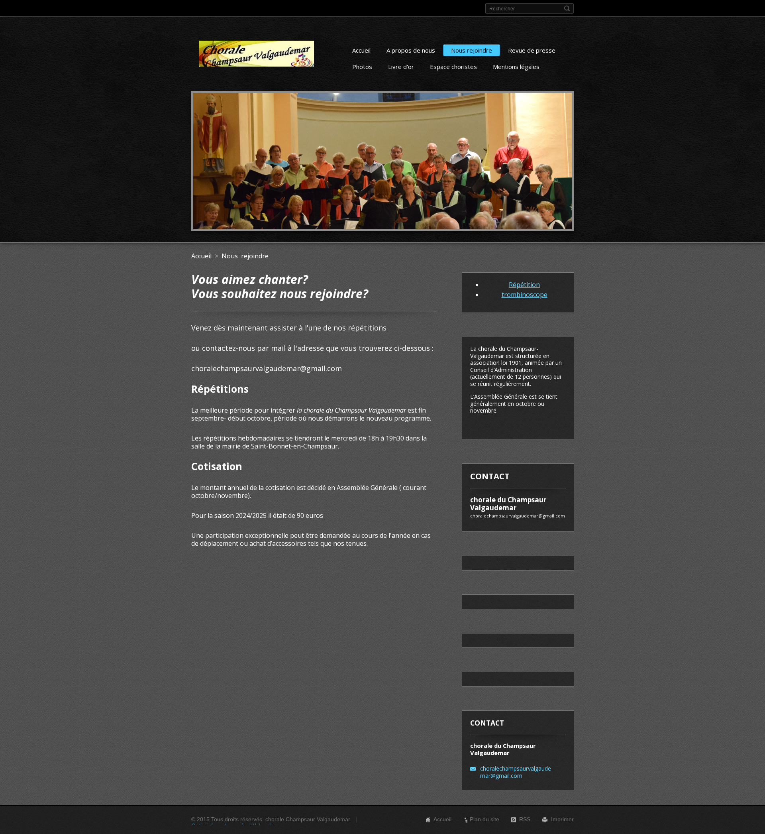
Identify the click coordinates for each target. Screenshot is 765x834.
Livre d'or (401, 67)
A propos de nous (410, 50)
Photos (362, 67)
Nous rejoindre (471, 50)
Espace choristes (453, 67)
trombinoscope (524, 294)
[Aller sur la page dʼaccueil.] (256, 57)
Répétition (524, 284)
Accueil (361, 50)
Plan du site (484, 819)
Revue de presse (531, 50)
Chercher (567, 8)
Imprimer (562, 819)
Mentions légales (516, 67)
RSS (524, 819)
